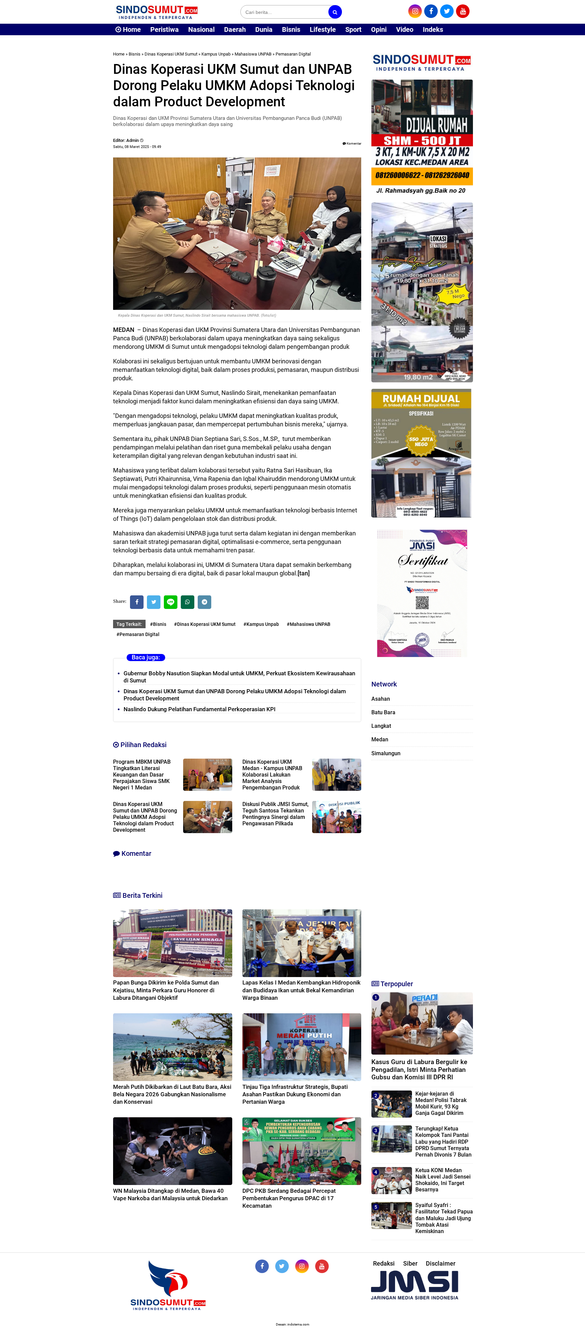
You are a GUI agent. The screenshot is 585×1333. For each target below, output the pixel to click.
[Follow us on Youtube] (322, 1266)
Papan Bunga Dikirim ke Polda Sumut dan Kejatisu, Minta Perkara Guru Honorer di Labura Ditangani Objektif (166, 990)
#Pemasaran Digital (137, 634)
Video (404, 29)
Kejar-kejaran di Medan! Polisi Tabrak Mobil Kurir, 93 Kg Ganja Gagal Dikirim (441, 1104)
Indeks (433, 29)
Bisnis (291, 29)
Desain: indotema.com (292, 1324)
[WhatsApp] (187, 602)
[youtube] (463, 11)
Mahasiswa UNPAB (253, 54)
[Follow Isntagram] (302, 1266)
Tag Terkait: (129, 624)
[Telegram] (204, 602)
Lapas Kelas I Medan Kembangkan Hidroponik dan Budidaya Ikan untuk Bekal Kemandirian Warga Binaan (301, 990)
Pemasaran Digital (293, 54)
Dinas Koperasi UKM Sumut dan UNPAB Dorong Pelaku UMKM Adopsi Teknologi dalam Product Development (145, 817)
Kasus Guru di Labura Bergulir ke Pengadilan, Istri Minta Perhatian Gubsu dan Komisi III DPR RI (419, 1069)
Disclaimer (440, 1263)
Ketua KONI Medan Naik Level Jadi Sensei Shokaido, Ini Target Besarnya (443, 1180)
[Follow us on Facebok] (262, 1266)
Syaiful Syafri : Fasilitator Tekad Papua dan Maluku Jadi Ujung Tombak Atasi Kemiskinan (444, 1218)
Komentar (353, 143)
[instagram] (415, 11)
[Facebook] (137, 602)
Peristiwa (164, 29)
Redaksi (384, 1263)
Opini (379, 29)
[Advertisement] (422, 867)
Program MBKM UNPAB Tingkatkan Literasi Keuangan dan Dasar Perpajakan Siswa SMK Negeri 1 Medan (142, 775)
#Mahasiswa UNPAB (308, 624)
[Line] (170, 602)
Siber (410, 1263)
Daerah (235, 29)
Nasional (201, 29)
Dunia (264, 29)
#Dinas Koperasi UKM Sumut (205, 624)
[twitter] (447, 11)
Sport (353, 29)
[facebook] (431, 11)
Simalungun (385, 753)
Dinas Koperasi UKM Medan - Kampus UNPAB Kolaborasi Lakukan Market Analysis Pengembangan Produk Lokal (272, 778)
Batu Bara (383, 712)
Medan (379, 739)
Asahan (380, 699)
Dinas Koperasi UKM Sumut (171, 54)
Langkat (381, 726)
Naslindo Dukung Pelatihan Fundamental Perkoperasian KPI (200, 709)
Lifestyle (323, 29)
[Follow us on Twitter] (282, 1266)
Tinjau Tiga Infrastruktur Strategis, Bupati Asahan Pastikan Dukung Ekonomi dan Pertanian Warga (295, 1094)
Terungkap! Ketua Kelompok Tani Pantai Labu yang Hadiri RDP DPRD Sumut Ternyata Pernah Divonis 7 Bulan (443, 1141)
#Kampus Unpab (261, 624)
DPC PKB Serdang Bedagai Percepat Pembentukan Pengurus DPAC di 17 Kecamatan (289, 1198)
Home (131, 29)
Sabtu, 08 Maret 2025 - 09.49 (137, 147)
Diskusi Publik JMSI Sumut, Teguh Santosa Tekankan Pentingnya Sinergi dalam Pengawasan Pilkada (275, 814)
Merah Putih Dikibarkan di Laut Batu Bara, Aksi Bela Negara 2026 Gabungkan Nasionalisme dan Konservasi (172, 1094)
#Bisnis (158, 624)
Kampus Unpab (216, 54)
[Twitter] (153, 602)
